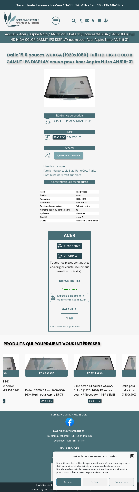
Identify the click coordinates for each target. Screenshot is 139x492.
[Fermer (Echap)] (128, 3)
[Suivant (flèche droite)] (133, 246)
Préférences (121, 482)
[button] (132, 456)
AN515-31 (58, 34)
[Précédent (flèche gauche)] (6, 246)
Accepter (69, 482)
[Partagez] (120, 3)
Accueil (10, 34)
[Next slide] (133, 380)
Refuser (95, 482)
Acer (22, 34)
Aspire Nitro (38, 34)
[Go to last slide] (6, 380)
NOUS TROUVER (69, 448)
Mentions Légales (39, 489)
